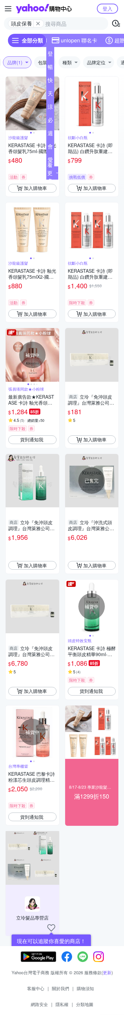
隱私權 (62, 1004)
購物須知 (85, 988)
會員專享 (50, 147)
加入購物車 (35, 188)
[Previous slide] (10, 103)
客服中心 (35, 988)
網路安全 (39, 1004)
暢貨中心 (50, 68)
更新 (107, 972)
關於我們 (60, 988)
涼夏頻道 (50, 108)
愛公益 (50, 161)
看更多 (50, 173)
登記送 (50, 55)
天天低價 (50, 94)
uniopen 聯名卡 (79, 40)
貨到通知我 (31, 439)
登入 (107, 8)
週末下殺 (50, 134)
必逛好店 (50, 121)
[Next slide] (55, 103)
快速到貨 (50, 81)
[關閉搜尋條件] (38, 24)
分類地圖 (84, 1004)
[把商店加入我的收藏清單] (51, 928)
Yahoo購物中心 (44, 8)
